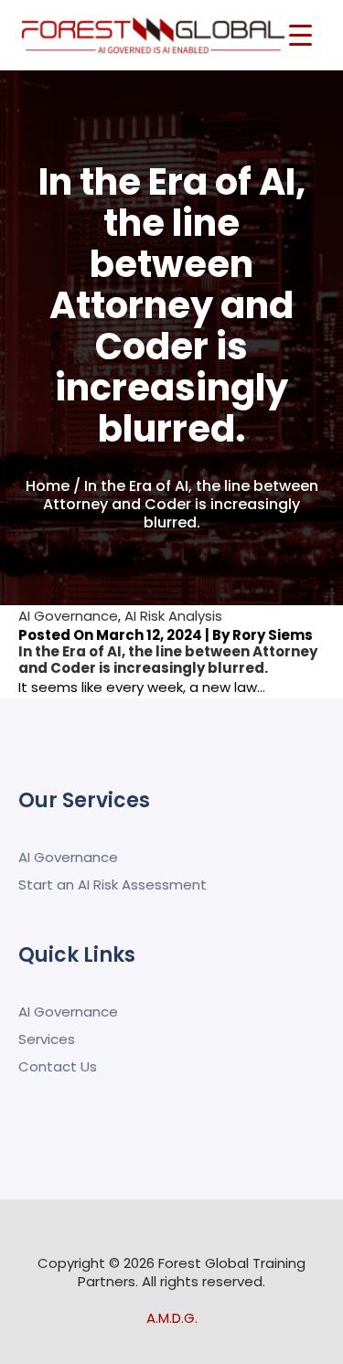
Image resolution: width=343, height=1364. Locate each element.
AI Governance (68, 615)
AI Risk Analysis (173, 615)
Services (46, 1039)
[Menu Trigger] (300, 34)
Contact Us (57, 1066)
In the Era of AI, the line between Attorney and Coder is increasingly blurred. (167, 659)
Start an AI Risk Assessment (112, 884)
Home (48, 485)
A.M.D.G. (172, 1317)
